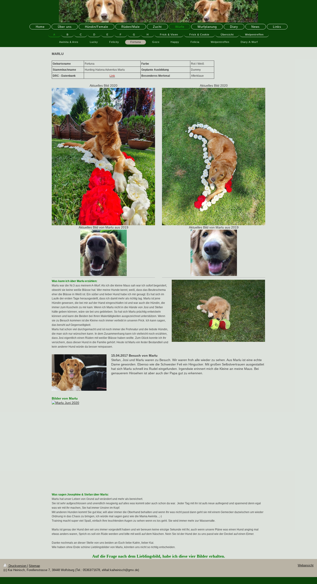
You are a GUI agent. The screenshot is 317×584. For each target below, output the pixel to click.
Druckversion (17, 566)
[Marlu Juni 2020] (158, 444)
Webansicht (306, 565)
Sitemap (34, 566)
